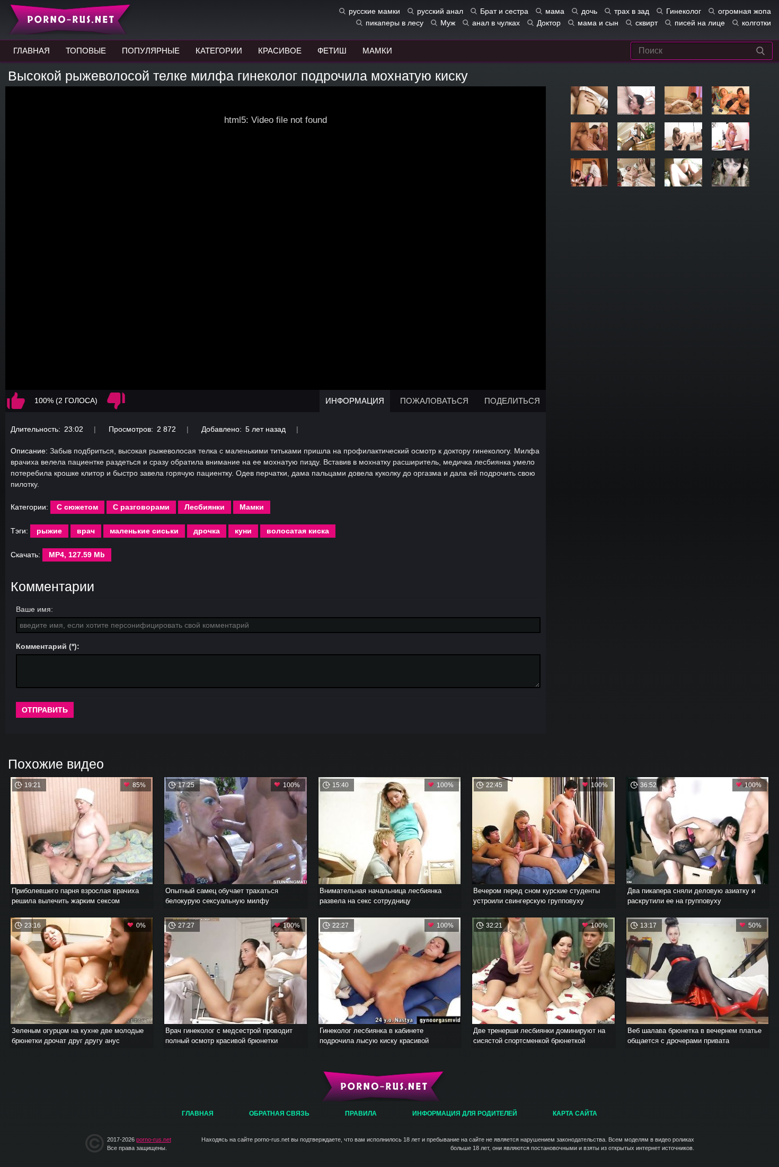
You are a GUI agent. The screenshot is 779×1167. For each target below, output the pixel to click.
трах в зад (631, 11)
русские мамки (374, 11)
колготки (756, 23)
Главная (67, 18)
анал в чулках (496, 23)
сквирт (646, 23)
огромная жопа (744, 11)
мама (554, 11)
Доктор (549, 23)
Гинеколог (683, 11)
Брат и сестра (504, 11)
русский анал (440, 11)
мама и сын (598, 23)
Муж (447, 23)
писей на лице (700, 23)
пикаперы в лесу (394, 23)
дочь (589, 11)
